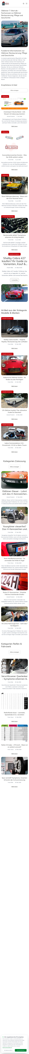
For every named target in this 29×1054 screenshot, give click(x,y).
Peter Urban (11, 563)
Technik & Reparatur (8, 216)
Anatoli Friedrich (11, 116)
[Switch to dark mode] (23, 3)
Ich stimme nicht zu (8, 1050)
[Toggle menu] (26, 3)
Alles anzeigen (14, 90)
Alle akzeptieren (20, 1050)
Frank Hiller (5, 41)
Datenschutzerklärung (7, 1047)
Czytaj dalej (14, 280)
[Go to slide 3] (25, 45)
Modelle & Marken (9, 34)
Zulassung (5, 96)
